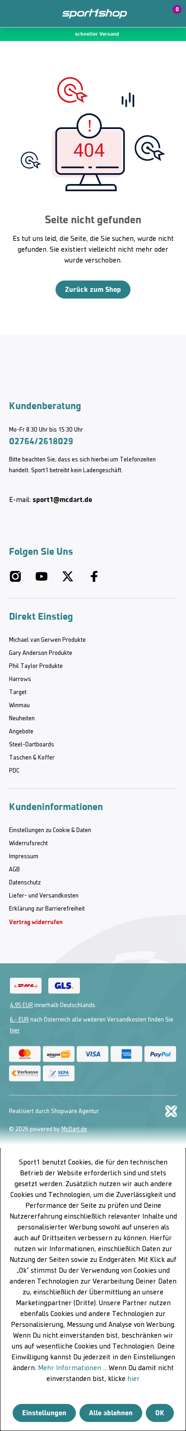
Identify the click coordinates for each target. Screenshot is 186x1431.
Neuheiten (22, 718)
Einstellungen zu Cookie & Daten (50, 830)
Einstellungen (44, 1412)
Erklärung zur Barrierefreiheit (47, 909)
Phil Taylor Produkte (36, 666)
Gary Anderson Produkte (40, 653)
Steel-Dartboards (31, 744)
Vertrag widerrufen (36, 922)
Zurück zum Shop (93, 289)
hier (15, 1030)
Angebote (21, 731)
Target (18, 692)
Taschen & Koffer (32, 758)
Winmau (19, 705)
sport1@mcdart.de (62, 499)
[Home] (94, 14)
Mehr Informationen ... (72, 1368)
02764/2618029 (41, 441)
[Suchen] (33, 13)
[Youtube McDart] (41, 580)
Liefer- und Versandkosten (44, 896)
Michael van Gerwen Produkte (47, 640)
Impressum (23, 856)
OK (159, 1412)
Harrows (20, 679)
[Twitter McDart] (67, 580)
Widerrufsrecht (28, 843)
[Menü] (14, 14)
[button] (151, 13)
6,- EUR (19, 1020)
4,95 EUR (21, 1005)
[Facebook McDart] (94, 580)
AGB (14, 869)
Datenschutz (25, 882)
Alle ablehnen (111, 1412)
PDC (14, 771)
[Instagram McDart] (15, 580)
